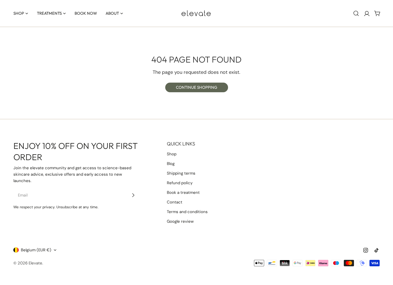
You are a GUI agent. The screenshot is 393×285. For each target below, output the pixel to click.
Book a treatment (183, 192)
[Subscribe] (133, 195)
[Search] (356, 13)
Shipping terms (181, 173)
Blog (171, 163)
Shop (171, 154)
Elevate (35, 263)
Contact (174, 202)
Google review (180, 221)
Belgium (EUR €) (36, 250)
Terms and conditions (187, 211)
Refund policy (179, 183)
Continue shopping (196, 87)
